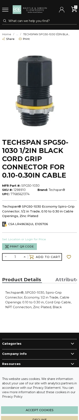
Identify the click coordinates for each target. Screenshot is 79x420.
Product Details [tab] (21, 279)
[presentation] (22, 280)
